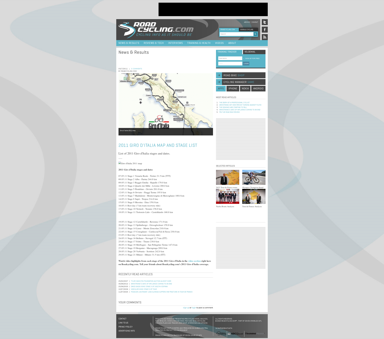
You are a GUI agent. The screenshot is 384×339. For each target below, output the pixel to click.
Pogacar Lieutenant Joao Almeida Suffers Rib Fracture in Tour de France (161, 292)
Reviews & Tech (154, 43)
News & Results (128, 43)
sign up (186, 308)
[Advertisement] (213, 9)
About (232, 43)
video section (194, 261)
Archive (247, 22)
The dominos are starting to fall (233, 107)
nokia (245, 88)
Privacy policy (125, 327)
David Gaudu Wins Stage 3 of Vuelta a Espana (149, 287)
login (194, 308)
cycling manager (239, 82)
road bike (234, 75)
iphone (233, 88)
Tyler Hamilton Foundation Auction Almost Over (151, 281)
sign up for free (251, 58)
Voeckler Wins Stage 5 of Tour (144, 289)
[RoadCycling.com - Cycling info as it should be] (156, 29)
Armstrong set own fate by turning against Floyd (240, 105)
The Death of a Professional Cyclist (234, 103)
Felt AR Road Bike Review (229, 112)
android (258, 88)
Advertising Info (126, 331)
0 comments (136, 69)
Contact (255, 22)
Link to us (123, 323)
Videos (219, 43)
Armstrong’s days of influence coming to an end (151, 284)
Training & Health (199, 43)
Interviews (175, 43)
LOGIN (246, 63)
